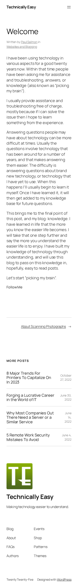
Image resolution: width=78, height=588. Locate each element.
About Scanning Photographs (43, 326)
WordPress (64, 579)
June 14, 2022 (68, 417)
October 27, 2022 (66, 377)
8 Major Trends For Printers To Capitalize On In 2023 (28, 377)
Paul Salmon (29, 42)
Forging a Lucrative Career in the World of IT (30, 397)
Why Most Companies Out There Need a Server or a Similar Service (30, 417)
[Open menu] (69, 7)
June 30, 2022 (66, 397)
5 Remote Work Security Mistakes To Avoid (28, 437)
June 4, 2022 (67, 437)
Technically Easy (21, 7)
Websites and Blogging (21, 47)
